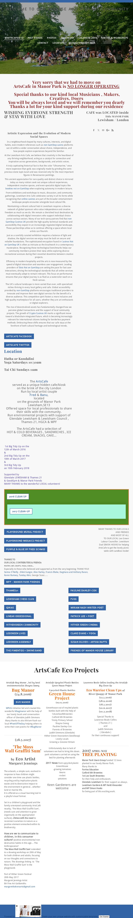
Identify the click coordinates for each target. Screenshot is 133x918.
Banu (44, 395)
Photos (51, 38)
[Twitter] (7, 5)
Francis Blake (52, 572)
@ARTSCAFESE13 (14, 38)
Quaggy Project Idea (82, 43)
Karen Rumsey (11, 575)
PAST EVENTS (35, 38)
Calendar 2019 (88, 38)
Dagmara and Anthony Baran (74, 572)
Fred (33, 395)
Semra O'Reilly (11, 572)
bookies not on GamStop (17, 189)
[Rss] (112, 130)
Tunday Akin (25, 575)
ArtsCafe (42, 381)
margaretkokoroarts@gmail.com (19, 887)
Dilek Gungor (26, 572)
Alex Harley (39, 572)
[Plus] (108, 130)
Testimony (67, 38)
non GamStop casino (53, 145)
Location (58, 43)
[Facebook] (94, 130)
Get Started (104, 917)
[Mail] (10, 5)
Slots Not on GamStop (29, 268)
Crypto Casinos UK (38, 313)
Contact (43, 43)
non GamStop (22, 290)
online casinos (28, 199)
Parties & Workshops (114, 38)
